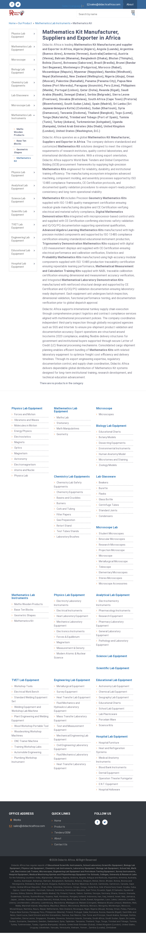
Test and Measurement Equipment (69, 728)
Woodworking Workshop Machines (26, 733)
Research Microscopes (112, 544)
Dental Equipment (109, 772)
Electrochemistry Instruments (107, 603)
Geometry (62, 434)
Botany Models (107, 437)
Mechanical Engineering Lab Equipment (71, 737)
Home (12, 23)
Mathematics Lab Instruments (53, 23)
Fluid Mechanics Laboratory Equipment (71, 756)
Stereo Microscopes (110, 578)
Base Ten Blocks (20, 142)
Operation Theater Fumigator (115, 778)
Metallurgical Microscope (113, 561)
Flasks (102, 493)
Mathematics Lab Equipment (21, 48)
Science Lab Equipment (18, 200)
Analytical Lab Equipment (19, 187)
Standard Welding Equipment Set (29, 699)
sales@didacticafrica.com (29, 826)
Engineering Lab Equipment (20, 239)
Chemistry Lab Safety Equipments (68, 484)
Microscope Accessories (113, 583)
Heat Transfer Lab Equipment (73, 697)
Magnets (19, 442)
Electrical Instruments (69, 610)
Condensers (106, 516)
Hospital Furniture (109, 742)
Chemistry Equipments (70, 492)
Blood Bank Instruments (112, 767)
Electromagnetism (25, 464)
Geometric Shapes (21, 151)
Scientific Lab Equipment (19, 213)
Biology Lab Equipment (18, 71)
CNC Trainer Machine (26, 741)
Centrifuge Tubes (109, 504)
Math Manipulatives (68, 428)
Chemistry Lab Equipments (19, 84)
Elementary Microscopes (113, 572)
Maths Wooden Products (19, 132)
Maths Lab (63, 417)
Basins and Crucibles (68, 497)
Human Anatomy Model (112, 454)
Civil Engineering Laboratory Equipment (71, 747)
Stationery (63, 423)
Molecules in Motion (25, 425)
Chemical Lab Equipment (113, 691)
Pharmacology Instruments (114, 610)
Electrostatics (22, 436)
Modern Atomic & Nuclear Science (70, 655)
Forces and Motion (24, 414)
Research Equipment (111, 616)
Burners (61, 503)
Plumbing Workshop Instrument (24, 759)
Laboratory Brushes (68, 536)
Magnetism (20, 453)
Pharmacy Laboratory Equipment (110, 623)
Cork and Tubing (66, 508)
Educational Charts (110, 431)
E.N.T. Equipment (108, 784)
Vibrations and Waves (26, 420)
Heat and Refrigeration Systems (110, 750)
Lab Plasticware (108, 714)
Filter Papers (64, 514)
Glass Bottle (106, 499)
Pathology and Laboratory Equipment (112, 642)
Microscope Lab (20, 105)
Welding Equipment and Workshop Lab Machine (26, 709)
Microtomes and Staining (113, 459)
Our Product (25, 23)
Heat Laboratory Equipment (72, 616)
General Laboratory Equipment (108, 633)
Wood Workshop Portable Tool (31, 726)
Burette (103, 488)
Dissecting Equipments (112, 442)
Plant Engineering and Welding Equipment (30, 718)
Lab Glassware (19, 95)
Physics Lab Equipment (18, 35)
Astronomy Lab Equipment (114, 686)
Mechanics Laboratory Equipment (68, 623)
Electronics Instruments (71, 631)
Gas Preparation (66, 520)
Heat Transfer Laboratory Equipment (70, 766)
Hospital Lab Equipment (18, 265)
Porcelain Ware (107, 719)
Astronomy (20, 458)
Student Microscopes (111, 533)
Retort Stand (64, 525)
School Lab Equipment (111, 708)
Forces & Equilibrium (68, 636)
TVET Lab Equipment (17, 226)
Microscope (18, 59)
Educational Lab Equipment (20, 252)
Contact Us (60, 844)
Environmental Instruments (114, 448)
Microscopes (106, 414)
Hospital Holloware (109, 789)
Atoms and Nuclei (24, 470)
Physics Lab (21, 475)
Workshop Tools (23, 686)
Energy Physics (23, 431)
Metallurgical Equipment (70, 686)
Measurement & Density (70, 648)
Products (59, 826)
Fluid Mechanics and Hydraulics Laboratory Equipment (67, 706)
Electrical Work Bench (26, 691)
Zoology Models (108, 465)
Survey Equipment (67, 691)
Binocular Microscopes (112, 539)
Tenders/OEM (62, 832)
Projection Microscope (112, 550)
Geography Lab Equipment (114, 697)
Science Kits (106, 725)
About (130, 4)
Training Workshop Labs (27, 746)
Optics (18, 447)
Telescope (105, 566)
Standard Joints (108, 510)
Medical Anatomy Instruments (107, 759)
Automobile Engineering (27, 752)
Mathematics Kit (22, 159)
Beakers (103, 482)
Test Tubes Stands (68, 531)
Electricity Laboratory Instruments (67, 603)
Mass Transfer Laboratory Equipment (70, 718)
